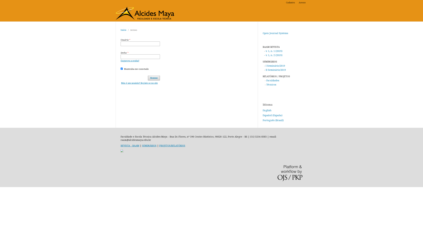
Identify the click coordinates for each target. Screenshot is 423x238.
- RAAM (134, 145)
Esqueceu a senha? (130, 60)
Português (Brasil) (273, 120)
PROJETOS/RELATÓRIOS (172, 145)
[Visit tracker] (122, 151)
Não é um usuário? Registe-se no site (139, 82)
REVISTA (125, 145)
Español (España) (272, 115)
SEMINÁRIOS (149, 145)
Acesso (302, 2)
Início (123, 29)
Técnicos (271, 84)
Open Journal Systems (275, 33)
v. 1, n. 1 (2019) (274, 51)
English (267, 110)
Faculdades (272, 80)
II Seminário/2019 (275, 69)
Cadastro (290, 2)
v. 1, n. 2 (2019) (273, 55)
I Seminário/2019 (275, 65)
